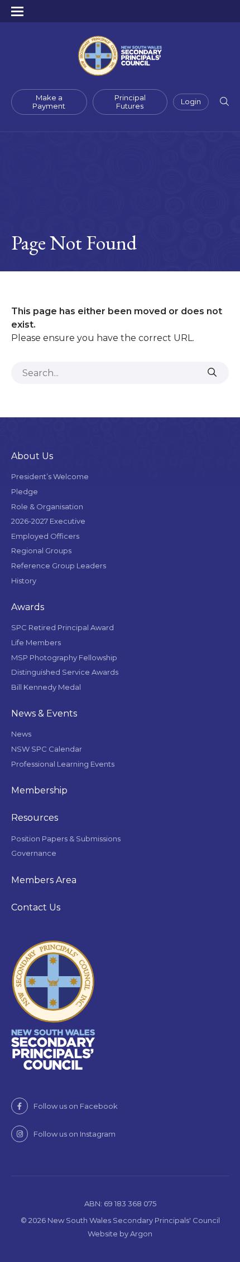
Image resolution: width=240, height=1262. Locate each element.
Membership (39, 790)
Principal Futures (130, 102)
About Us (32, 456)
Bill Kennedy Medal (46, 687)
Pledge (24, 491)
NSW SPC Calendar (46, 748)
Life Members (36, 642)
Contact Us (35, 907)
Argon (141, 1233)
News (21, 733)
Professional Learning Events (62, 763)
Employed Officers (45, 536)
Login (191, 101)
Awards (27, 607)
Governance (33, 853)
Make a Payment (48, 102)
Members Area (43, 880)
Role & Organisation (47, 506)
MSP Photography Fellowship (64, 657)
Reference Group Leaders (58, 565)
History (23, 580)
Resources (34, 817)
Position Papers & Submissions (66, 838)
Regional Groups (41, 550)
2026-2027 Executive (48, 521)
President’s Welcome (50, 476)
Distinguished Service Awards (64, 671)
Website (103, 1233)
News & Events (44, 713)
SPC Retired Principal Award (62, 627)
